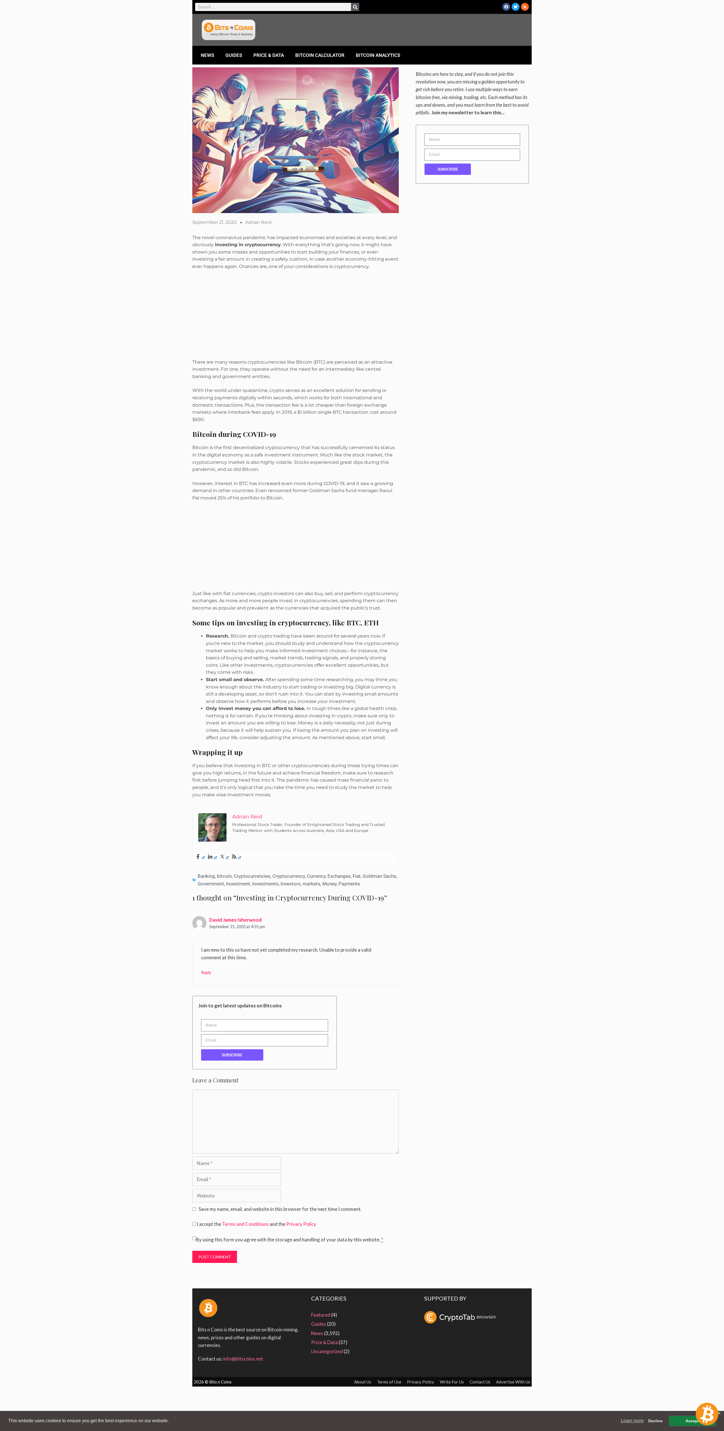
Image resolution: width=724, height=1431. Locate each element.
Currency (316, 876)
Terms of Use (389, 1381)
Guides (233, 55)
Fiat (357, 876)
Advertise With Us (513, 1381)
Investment (238, 884)
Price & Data (268, 55)
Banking (206, 876)
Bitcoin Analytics (378, 55)
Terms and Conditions (245, 1224)
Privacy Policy (301, 1224)
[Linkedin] (212, 857)
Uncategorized (327, 1351)
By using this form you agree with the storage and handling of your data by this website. (289, 1240)
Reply (206, 972)
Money (329, 884)
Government (211, 884)
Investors (291, 884)
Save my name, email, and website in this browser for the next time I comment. (280, 1209)
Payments (349, 884)
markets (311, 884)
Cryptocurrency (288, 876)
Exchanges (339, 876)
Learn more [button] (632, 1420)
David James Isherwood (235, 920)
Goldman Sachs (379, 876)
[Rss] (525, 7)
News (207, 55)
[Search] (355, 7)
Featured (320, 1315)
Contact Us (479, 1381)
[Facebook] (506, 7)
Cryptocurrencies (252, 876)
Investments (265, 884)
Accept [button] (692, 1421)
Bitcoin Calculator (319, 55)
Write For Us (452, 1381)
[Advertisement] (295, 316)
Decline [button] (655, 1421)
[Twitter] (516, 7)
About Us (362, 1381)
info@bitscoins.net (243, 1359)
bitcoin (224, 876)
